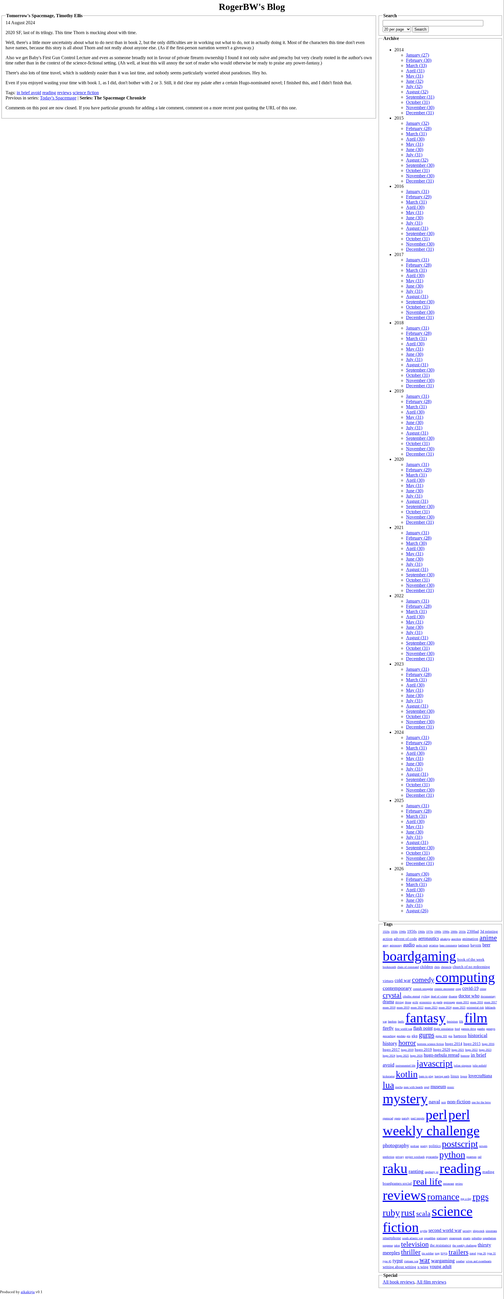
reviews (64, 92)
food (457, 1028)
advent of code (405, 938)
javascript (434, 1063)
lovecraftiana (480, 1075)
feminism (452, 1021)
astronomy (396, 945)
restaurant (448, 1183)
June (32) (414, 81)
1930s (394, 931)
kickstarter (389, 1076)
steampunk (455, 1238)
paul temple (417, 1118)
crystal (392, 995)
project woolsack (415, 1156)
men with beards (413, 1087)
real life (427, 1181)
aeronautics (428, 938)
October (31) (418, 102)
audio (409, 945)
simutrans (491, 1231)
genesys (490, 1028)
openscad (388, 1118)
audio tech (422, 945)
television (415, 1244)
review (459, 1183)
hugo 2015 (472, 1043)
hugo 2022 (471, 1049)
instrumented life (405, 1065)
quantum (471, 1156)
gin (408, 1036)
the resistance (440, 1245)
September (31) (420, 96)
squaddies (429, 1238)
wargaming (443, 1260)
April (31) (415, 70)
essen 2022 (417, 1007)
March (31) (416, 133)
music (450, 1087)
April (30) (415, 138)
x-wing (422, 1267)
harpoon (460, 1036)
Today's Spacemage (58, 97)
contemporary (397, 988)
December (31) (420, 112)
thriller (411, 1252)
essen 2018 (389, 1007)
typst (398, 1260)
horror (407, 1042)
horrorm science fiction (430, 1044)
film (475, 1017)
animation (470, 938)
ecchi (415, 1002)
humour (465, 1055)
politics (435, 1146)
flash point (423, 1028)
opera (397, 1118)
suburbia (477, 1238)
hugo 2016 (488, 1044)
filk (461, 1021)
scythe (423, 1231)
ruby (391, 1212)
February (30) (418, 60)
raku (395, 1168)
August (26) (417, 910)
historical (477, 1035)
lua (388, 1085)
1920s (386, 931)
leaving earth (442, 1076)
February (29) (418, 196)
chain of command (408, 967)
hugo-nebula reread (441, 1055)
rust (408, 1212)
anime (488, 937)
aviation (433, 945)
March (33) (416, 65)
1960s (421, 931)
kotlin (407, 1074)
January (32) (417, 123)
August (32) (417, 91)
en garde (437, 1002)
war (424, 1260)
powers (483, 1146)
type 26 (481, 1253)
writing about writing (399, 1267)
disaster (453, 996)
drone (408, 1002)
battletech (463, 945)
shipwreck (478, 1231)
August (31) (417, 228)
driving (399, 1002)
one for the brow (481, 1102)
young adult (441, 1266)
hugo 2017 (391, 1049)
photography (396, 1145)
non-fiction (458, 1101)
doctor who (469, 995)
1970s (429, 931)
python (452, 1154)
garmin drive (468, 1028)
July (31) (414, 154)
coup (458, 988)
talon (397, 1245)
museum (438, 1086)
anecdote (456, 939)
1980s (437, 931)
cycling (425, 996)
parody (406, 1118)
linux (455, 1076)
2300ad (473, 931)
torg (437, 1253)
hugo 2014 (453, 1043)
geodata (401, 1036)
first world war (403, 1028)
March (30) (416, 543)
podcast (414, 1146)
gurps (426, 1035)
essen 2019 (403, 1007)
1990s (445, 931)
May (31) (414, 75)
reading (49, 92)
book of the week (470, 959)
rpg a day (466, 1198)
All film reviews (431, 1281)
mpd (426, 1087)
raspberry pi (431, 1172)
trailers (458, 1252)
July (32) (414, 86)
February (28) (418, 128)
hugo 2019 (423, 1049)
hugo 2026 (416, 1055)
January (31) (417, 191)
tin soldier (428, 1253)
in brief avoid (29, 92)
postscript (460, 1144)
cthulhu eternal (411, 996)
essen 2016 (476, 1002)
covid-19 (470, 988)
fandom (392, 1021)
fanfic (401, 1021)
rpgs (481, 1196)
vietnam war (411, 1261)
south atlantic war (412, 1238)
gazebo (481, 1028)
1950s (412, 931)
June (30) (414, 149)
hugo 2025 (402, 1055)
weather (460, 1261)
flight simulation (444, 1028)
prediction (388, 1156)
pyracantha (432, 1156)
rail (480, 1156)
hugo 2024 (389, 1055)
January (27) (417, 54)
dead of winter (439, 996)
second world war (444, 1230)
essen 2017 (490, 1002)
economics (425, 1002)
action (388, 938)
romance (443, 1196)
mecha (398, 1087)
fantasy (425, 1017)
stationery (442, 1238)
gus (450, 1036)
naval (434, 1101)
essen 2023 (431, 1007)
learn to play (426, 1076)
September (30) (420, 165)
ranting (416, 1171)
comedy (423, 979)
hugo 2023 (485, 1049)
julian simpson (462, 1065)
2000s (454, 931)
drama (388, 1001)
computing (465, 977)
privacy (400, 1156)
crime (483, 988)
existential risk (475, 1007)
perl (436, 1114)
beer (486, 944)
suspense (388, 1245)
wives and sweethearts (478, 1261)
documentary (488, 996)
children (426, 966)
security (467, 1231)
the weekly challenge (464, 1245)
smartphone (392, 1238)
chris (437, 967)
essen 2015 (462, 1002)
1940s (402, 931)
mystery (405, 1098)
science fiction (86, 92)
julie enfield (480, 1065)
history (390, 1043)
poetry (424, 1146)
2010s (462, 931)
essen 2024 (445, 1007)
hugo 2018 (407, 1049)
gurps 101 (441, 1036)
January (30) (417, 873)
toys (444, 1253)
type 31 (491, 1253)
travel (473, 1253)
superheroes (489, 1238)
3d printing (489, 931)
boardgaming (419, 956)
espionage (449, 1002)
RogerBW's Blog (252, 6)
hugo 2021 (458, 1049)
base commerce (448, 945)
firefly (388, 1028)
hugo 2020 (441, 1049)
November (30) (420, 107)
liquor (463, 1076)
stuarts (466, 1238)
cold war (403, 980)
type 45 (387, 1261)
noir (443, 1102)
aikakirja (445, 939)
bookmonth (389, 967)
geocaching (389, 1036)
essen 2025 (459, 1007)
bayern (475, 945)
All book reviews (398, 1281)
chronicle (446, 967)
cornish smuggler (423, 988)
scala (423, 1213)
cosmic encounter (444, 988)
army (385, 945)
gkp (415, 1036)
